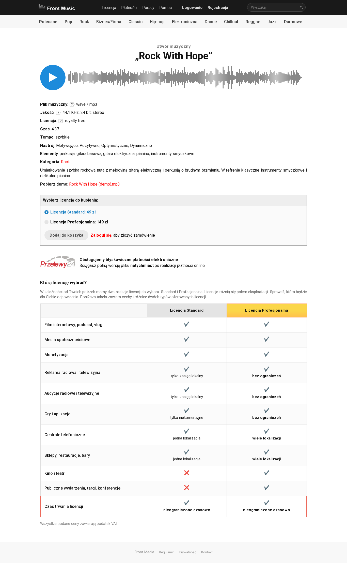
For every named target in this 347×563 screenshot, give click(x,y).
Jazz (272, 21)
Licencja (109, 7)
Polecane (48, 21)
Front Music (57, 7)
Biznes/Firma (108, 21)
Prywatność (187, 552)
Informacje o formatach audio (72, 104)
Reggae (253, 21)
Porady (148, 7)
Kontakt (207, 552)
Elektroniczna (184, 21)
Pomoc (165, 7)
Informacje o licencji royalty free (61, 121)
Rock (84, 21)
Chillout (231, 21)
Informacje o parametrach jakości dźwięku (58, 113)
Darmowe (293, 21)
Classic (136, 21)
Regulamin (167, 552)
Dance (211, 21)
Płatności (129, 7)
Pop (68, 21)
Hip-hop (157, 21)
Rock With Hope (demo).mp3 (94, 184)
